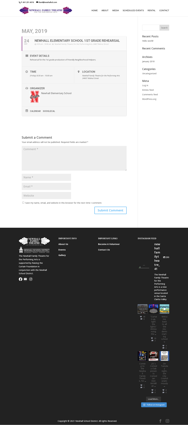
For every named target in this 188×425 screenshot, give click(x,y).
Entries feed (148, 89)
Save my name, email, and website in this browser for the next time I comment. (63, 202)
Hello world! (147, 40)
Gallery (62, 255)
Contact (164, 10)
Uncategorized (149, 73)
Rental (152, 10)
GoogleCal (49, 111)
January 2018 (148, 61)
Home (95, 10)
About (105, 10)
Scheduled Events (133, 10)
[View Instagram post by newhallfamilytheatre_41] (145, 312)
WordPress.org (149, 99)
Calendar (35, 111)
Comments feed (150, 94)
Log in (145, 85)
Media (115, 10)
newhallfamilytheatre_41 (164, 357)
